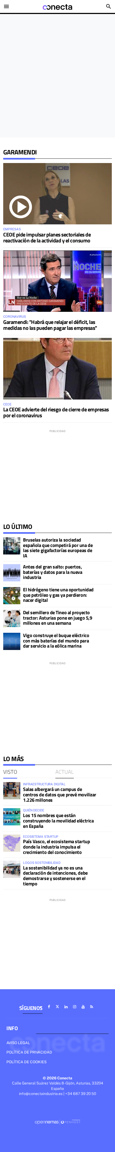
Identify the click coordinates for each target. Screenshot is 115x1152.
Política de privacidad (29, 1052)
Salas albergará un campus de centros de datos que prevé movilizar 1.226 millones (59, 795)
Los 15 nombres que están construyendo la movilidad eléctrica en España (58, 821)
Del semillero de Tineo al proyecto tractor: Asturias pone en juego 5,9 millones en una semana (57, 618)
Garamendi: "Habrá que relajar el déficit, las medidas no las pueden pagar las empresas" (50, 325)
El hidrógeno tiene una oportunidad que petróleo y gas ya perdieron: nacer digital (58, 595)
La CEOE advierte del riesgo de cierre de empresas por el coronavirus (56, 412)
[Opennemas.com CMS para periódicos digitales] (57, 1122)
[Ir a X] (57, 1006)
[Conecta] (57, 6)
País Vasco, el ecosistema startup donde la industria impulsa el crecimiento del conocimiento (56, 847)
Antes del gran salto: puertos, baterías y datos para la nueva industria (52, 572)
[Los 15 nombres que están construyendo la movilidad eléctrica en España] (11, 816)
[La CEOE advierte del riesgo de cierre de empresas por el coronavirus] (57, 368)
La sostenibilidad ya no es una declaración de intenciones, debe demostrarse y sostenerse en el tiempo (55, 875)
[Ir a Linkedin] (66, 1006)
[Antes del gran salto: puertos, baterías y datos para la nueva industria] (11, 572)
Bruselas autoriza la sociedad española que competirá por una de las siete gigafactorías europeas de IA (58, 547)
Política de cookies (26, 1062)
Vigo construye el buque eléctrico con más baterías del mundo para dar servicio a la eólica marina (56, 641)
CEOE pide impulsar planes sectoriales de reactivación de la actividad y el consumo (47, 237)
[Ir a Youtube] (83, 1006)
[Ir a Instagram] (74, 1006)
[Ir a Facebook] (49, 1006)
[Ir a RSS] (91, 1006)
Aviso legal (18, 1043)
